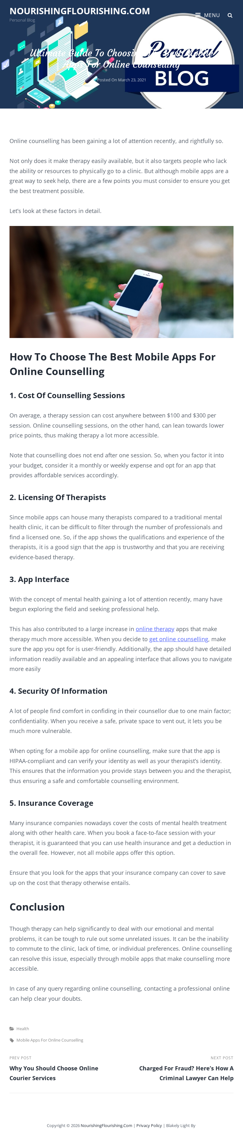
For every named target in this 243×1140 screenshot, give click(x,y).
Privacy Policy (149, 1125)
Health (22, 1028)
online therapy (155, 629)
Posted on (121, 80)
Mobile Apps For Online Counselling (49, 1040)
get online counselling (178, 639)
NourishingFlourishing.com (79, 11)
